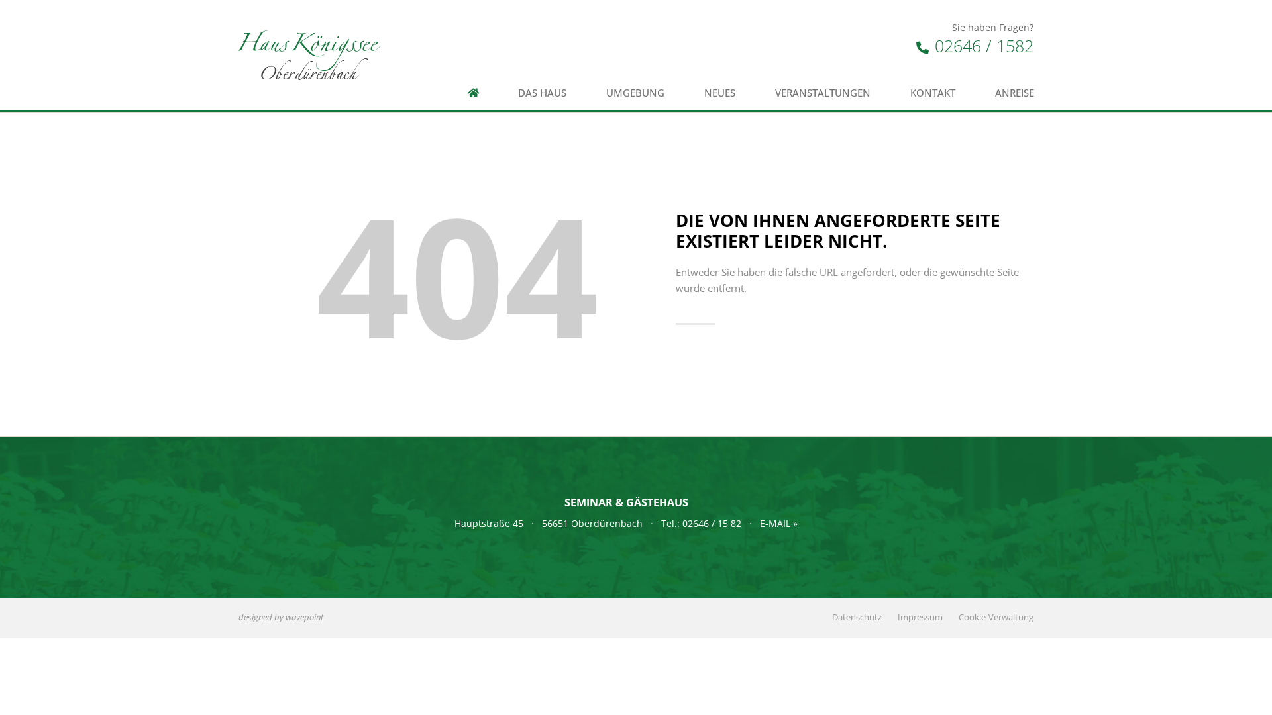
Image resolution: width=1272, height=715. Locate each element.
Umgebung (635, 93)
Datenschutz (857, 617)
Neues (719, 93)
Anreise (1014, 93)
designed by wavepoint (280, 617)
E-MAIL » (779, 523)
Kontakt (932, 93)
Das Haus (542, 93)
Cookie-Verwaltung (996, 617)
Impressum (920, 617)
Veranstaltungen (823, 93)
